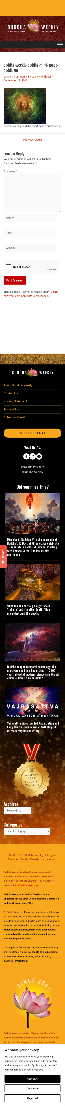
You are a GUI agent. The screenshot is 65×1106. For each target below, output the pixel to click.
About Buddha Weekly (18, 385)
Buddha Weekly (33, 916)
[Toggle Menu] (60, 44)
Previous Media (32, 139)
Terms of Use (12, 409)
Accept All (32, 1078)
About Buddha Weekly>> (25, 885)
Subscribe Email (14, 417)
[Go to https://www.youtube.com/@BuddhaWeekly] (39, 456)
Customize (33, 1088)
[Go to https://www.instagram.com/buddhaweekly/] (32, 456)
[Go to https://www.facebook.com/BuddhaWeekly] (26, 456)
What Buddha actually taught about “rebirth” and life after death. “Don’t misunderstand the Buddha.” (29, 610)
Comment (10, 171)
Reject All (32, 1098)
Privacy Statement (15, 401)
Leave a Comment (14, 76)
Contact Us (11, 393)
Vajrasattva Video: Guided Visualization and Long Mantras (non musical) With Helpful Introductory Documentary (33, 727)
